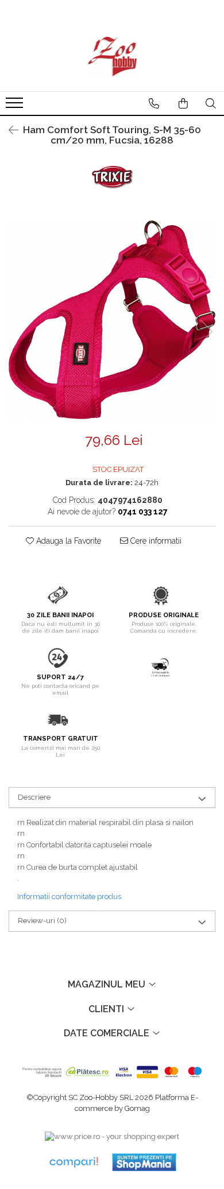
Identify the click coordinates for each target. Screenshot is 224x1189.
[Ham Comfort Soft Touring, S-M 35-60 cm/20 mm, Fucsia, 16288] (112, 319)
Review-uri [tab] (42, 920)
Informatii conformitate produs (69, 896)
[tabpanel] (112, 319)
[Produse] (16, 106)
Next (206, 331)
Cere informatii (154, 540)
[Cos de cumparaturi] (183, 103)
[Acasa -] (112, 57)
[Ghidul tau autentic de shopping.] (73, 1162)
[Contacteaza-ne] (154, 103)
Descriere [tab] (34, 797)
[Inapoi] (8, 130)
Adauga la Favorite (67, 540)
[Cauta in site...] (211, 103)
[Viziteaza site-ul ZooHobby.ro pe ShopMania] (144, 1162)
